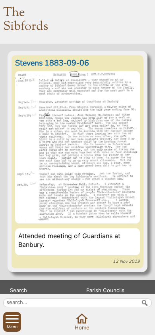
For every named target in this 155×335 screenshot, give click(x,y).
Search (18, 290)
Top (147, 327)
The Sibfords (25, 19)
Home (82, 327)
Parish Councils (105, 290)
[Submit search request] (145, 303)
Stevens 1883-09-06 (52, 63)
